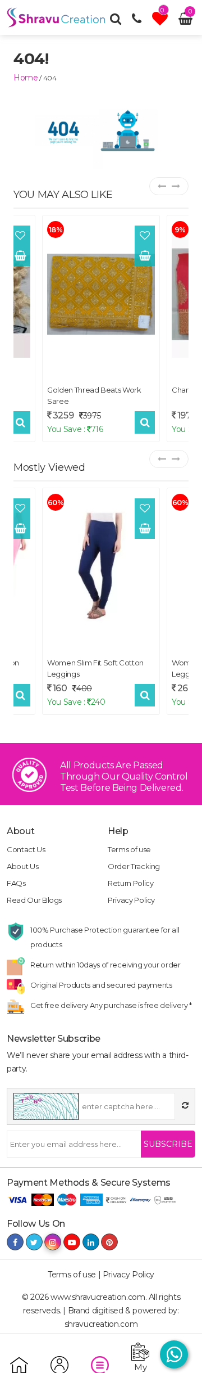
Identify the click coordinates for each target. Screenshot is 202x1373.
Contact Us (26, 849)
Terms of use (129, 849)
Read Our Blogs (34, 899)
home (25, 78)
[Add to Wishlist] (20, 236)
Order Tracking (134, 866)
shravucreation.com (101, 1324)
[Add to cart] (20, 256)
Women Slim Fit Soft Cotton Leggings (95, 668)
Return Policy (130, 883)
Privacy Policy (131, 899)
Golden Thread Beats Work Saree (94, 395)
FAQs (16, 883)
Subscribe (168, 1144)
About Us (22, 866)
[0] (161, 21)
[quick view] (20, 422)
